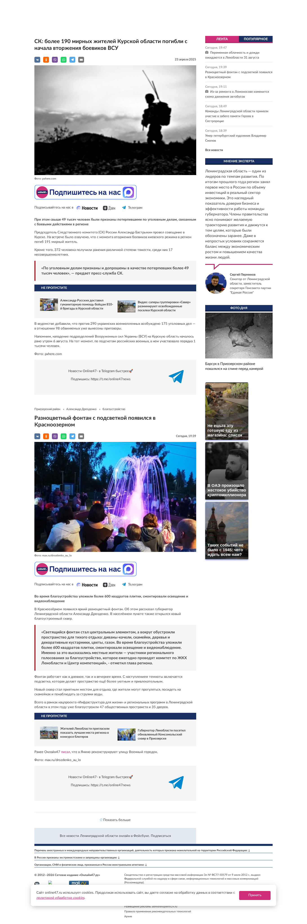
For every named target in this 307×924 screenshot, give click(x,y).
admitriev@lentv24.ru (164, 906)
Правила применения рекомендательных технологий (157, 911)
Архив (128, 916)
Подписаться (161, 836)
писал (65, 752)
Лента (222, 39)
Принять (254, 895)
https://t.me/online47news (111, 379)
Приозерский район (47, 409)
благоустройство (113, 409)
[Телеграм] (124, 211)
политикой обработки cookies (60, 898)
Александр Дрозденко (81, 409)
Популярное (256, 39)
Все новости (214, 150)
